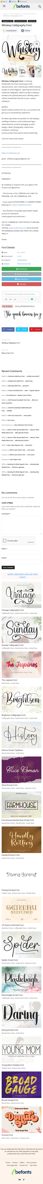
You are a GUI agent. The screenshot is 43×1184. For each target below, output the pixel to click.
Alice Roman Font (10, 785)
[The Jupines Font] (21, 665)
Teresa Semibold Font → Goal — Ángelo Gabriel (23, 390)
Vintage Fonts (24, 1138)
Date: (6, 252)
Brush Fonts (6, 683)
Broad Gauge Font (10, 1100)
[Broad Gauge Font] (21, 1084)
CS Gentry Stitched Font (13, 925)
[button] (40, 7)
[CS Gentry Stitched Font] (21, 910)
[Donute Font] (21, 1119)
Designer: (7, 260)
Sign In (4, 1)
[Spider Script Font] (21, 944)
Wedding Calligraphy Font (11, 343)
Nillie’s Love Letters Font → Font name (22, 450)
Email (4, 558)
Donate (22, 284)
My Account (23, 1)
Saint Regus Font (15, 459)
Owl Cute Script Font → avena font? (19, 415)
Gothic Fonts (31, 928)
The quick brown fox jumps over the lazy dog (22, 314)
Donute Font (7, 1135)
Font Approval (12, 1165)
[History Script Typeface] (21, 735)
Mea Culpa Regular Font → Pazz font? (19, 445)
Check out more (23, 274)
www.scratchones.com (21, 205)
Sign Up (12, 1)
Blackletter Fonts (7, 928)
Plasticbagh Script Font (12, 995)
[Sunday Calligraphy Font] (21, 630)
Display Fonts (6, 893)
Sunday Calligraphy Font (13, 645)
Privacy (15, 1163)
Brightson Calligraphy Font (14, 715)
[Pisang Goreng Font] (21, 875)
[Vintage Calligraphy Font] (21, 595)
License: (7, 264)
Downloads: (8, 256)
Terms (8, 1163)
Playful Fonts (20, 823)
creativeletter (22, 260)
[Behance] (20, 1179)
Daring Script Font (10, 1030)
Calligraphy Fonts (28, 14)
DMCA (22, 1163)
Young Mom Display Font (13, 1065)
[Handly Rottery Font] (21, 839)
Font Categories (15, 14)
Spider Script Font (10, 960)
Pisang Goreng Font (11, 890)
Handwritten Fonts (20, 21)
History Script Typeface (12, 750)
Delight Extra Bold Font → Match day (20, 381)
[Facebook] (23, 1179)
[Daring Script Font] (21, 1014)
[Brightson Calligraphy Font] (21, 700)
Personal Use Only (24, 264)
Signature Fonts (30, 788)
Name (4, 549)
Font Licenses (31, 1163)
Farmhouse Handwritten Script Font (18, 820)
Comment (6, 514)
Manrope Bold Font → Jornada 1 (18, 386)
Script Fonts (32, 21)
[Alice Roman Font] (21, 770)
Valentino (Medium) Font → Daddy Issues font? (23, 376)
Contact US (24, 1165)
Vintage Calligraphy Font (13, 610)
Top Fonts (33, 1165)
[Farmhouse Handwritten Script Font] (21, 805)
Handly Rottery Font (11, 855)
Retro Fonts (6, 1138)
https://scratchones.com (11, 153)
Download (22, 269)
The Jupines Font (9, 680)
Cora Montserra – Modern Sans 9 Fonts (18, 395)
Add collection (22, 279)
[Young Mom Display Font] (21, 1049)
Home (5, 14)
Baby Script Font (8, 353)
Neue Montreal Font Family (24, 425)
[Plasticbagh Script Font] (21, 979)
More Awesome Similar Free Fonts (22, 576)
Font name (11, 420)
